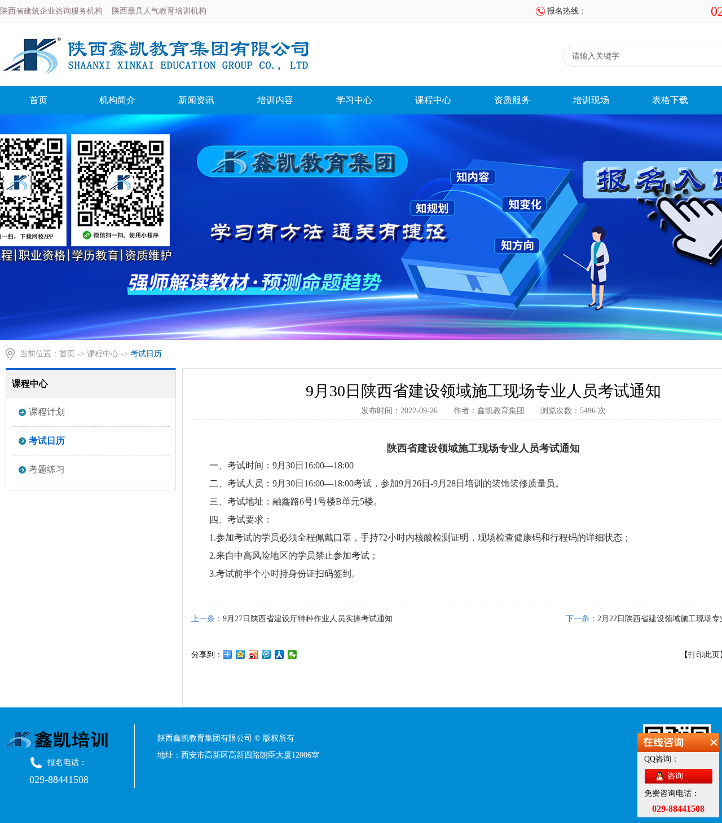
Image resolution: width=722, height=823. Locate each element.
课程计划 (47, 412)
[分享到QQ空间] (240, 654)
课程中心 (433, 100)
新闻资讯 (196, 100)
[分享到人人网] (279, 654)
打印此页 (704, 655)
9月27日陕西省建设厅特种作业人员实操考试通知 (308, 618)
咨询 (675, 776)
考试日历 (47, 440)
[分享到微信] (292, 654)
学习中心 (354, 100)
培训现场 (591, 100)
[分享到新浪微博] (253, 654)
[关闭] (713, 745)
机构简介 (117, 100)
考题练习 (47, 469)
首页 (38, 100)
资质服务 (512, 100)
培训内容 (275, 100)
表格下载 (670, 100)
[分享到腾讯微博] (266, 654)
